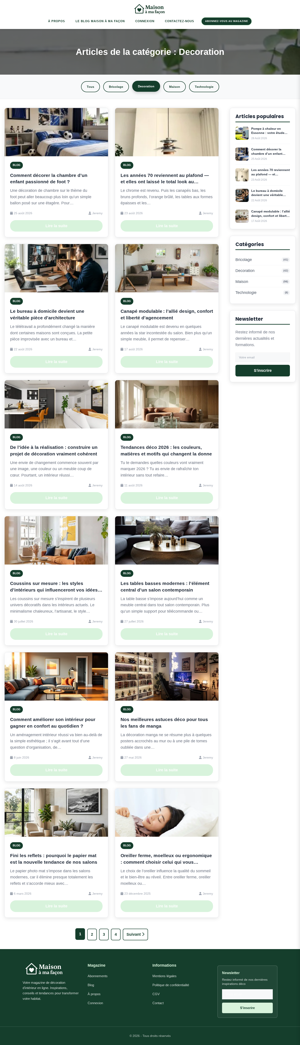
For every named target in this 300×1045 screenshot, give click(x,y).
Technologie (204, 86)
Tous (90, 86)
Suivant (134, 934)
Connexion (144, 21)
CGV (156, 994)
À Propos (56, 21)
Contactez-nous (179, 21)
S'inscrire (263, 371)
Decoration (146, 86)
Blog (91, 985)
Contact (158, 1003)
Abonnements (98, 976)
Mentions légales (164, 976)
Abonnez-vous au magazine (226, 21)
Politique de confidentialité (170, 985)
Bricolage (116, 86)
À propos (94, 994)
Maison (174, 86)
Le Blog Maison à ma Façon (100, 21)
